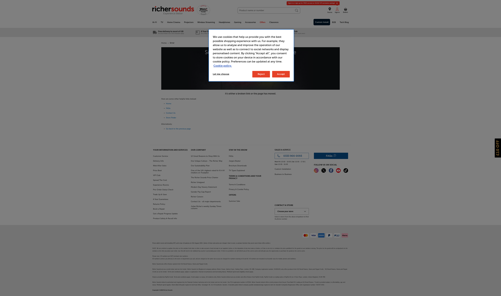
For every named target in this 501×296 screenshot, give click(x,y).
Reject (261, 74)
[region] (251, 55)
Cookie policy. (222, 65)
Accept (281, 74)
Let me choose (221, 74)
